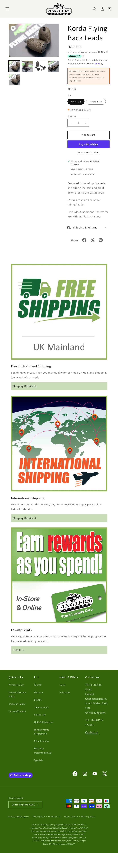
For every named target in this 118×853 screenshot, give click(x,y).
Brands (38, 699)
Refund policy (39, 816)
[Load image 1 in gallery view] (14, 66)
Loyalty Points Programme (41, 731)
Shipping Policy (16, 703)
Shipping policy (88, 816)
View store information (83, 173)
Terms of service (71, 816)
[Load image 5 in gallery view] (14, 79)
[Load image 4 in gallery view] (53, 66)
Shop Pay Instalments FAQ (42, 750)
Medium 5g (96, 101)
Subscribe (65, 692)
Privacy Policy (16, 684)
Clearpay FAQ (41, 707)
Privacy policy (54, 816)
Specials (38, 760)
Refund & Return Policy (17, 694)
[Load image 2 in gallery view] (27, 66)
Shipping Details (23, 386)
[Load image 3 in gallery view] (40, 66)
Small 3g (76, 101)
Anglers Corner (22, 816)
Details (17, 650)
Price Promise (41, 741)
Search (37, 684)
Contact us (92, 732)
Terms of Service (17, 711)
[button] (7, 9)
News (62, 684)
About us (38, 692)
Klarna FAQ (40, 714)
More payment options (88, 152)
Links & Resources (43, 722)
